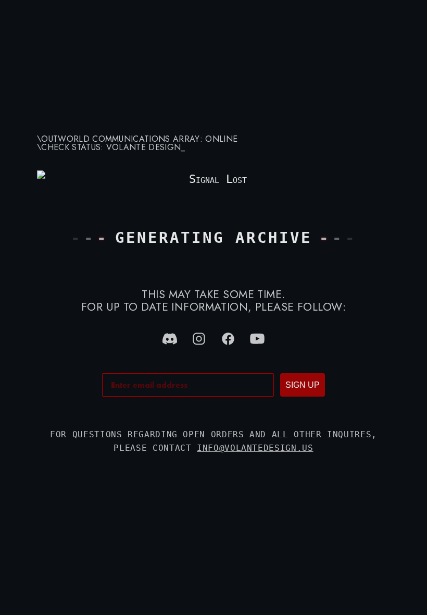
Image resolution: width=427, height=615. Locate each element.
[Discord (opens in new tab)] (169, 338)
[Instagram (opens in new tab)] (199, 338)
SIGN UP (302, 384)
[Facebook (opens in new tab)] (228, 338)
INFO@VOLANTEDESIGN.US (255, 448)
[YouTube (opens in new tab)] (257, 338)
